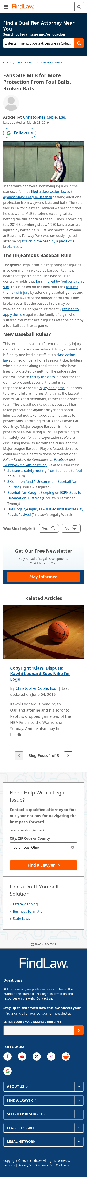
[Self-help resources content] (78, 1114)
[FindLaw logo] (24, 7)
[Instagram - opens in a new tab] (51, 1056)
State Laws (21, 918)
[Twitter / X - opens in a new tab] (37, 1056)
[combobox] (43, 847)
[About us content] (78, 1086)
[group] (43, 683)
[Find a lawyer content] (78, 1100)
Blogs (7, 62)
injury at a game (52, 387)
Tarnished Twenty (51, 62)
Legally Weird (25, 62)
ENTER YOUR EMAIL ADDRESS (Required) (32, 1022)
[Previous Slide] (19, 755)
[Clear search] (72, 847)
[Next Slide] (68, 755)
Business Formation (29, 911)
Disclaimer (42, 1165)
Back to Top (45, 944)
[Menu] (6, 6)
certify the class (42, 376)
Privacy (23, 1165)
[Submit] (79, 1030)
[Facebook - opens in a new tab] (7, 1056)
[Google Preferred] (7, 1071)
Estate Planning (25, 904)
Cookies (61, 1165)
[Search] (79, 6)
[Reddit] (66, 1056)
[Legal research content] (78, 1127)
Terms (7, 1165)
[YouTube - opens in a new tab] (22, 1056)
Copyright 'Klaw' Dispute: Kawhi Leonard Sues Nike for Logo (40, 673)
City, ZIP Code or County (30, 838)
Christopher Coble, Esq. (44, 117)
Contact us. (45, 998)
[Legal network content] (78, 1141)
